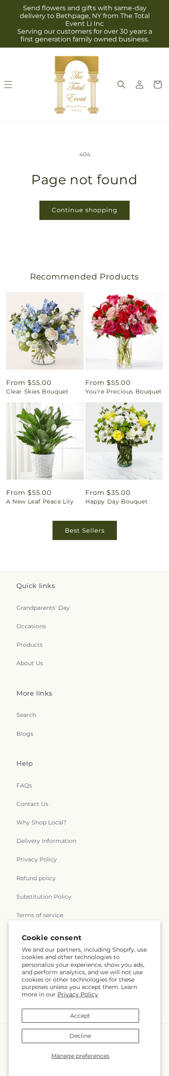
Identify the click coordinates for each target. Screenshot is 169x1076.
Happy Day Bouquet (116, 501)
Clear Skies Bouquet (37, 391)
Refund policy (36, 878)
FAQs (24, 785)
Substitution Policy (43, 896)
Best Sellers (85, 530)
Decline (80, 1035)
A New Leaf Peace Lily (40, 501)
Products (29, 644)
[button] (121, 85)
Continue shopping (84, 210)
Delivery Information (46, 841)
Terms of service (39, 915)
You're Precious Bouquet (123, 391)
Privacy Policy (77, 994)
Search (26, 715)
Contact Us (32, 804)
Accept (80, 1015)
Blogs (24, 733)
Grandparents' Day (43, 607)
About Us (29, 663)
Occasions (31, 626)
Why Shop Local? (41, 822)
